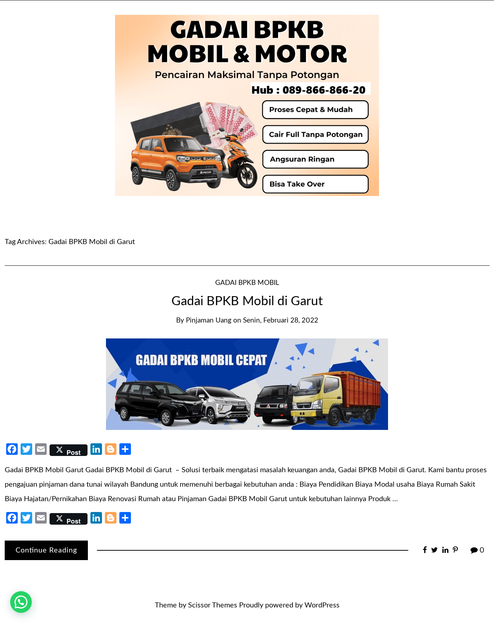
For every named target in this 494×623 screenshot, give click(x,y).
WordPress (322, 605)
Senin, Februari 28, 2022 (280, 320)
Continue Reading (46, 550)
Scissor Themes (212, 605)
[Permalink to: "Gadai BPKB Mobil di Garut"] (247, 383)
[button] (21, 602)
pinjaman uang (208, 320)
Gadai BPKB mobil (247, 283)
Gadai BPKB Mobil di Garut (247, 301)
